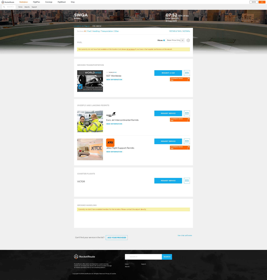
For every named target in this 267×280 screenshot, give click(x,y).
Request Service (168, 113)
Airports (27, 7)
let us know (131, 49)
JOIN (262, 2)
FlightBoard (61, 2)
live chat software (185, 235)
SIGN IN (254, 2)
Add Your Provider (116, 238)
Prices (160, 40)
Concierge (48, 2)
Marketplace (23, 2)
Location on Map (81, 26)
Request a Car (168, 73)
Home (20, 7)
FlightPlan (36, 2)
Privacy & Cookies (110, 273)
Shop (72, 2)
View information (114, 80)
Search (167, 257)
